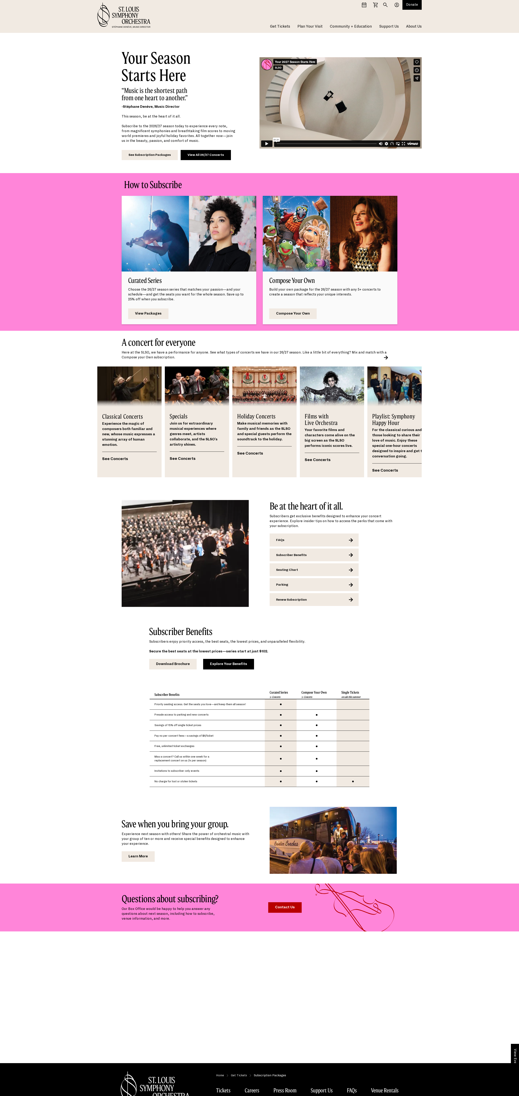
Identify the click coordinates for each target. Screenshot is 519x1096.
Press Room (285, 1090)
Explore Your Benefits (228, 664)
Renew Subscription (291, 599)
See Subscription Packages (150, 154)
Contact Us (285, 907)
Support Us (389, 26)
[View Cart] (375, 5)
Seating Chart (287, 569)
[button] (386, 357)
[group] (129, 421)
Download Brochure (173, 664)
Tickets (223, 1090)
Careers (252, 1090)
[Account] (396, 5)
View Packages (148, 313)
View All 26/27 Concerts (206, 154)
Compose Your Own (293, 313)
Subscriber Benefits (291, 555)
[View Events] (364, 5)
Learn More (138, 856)
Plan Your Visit (310, 26)
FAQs (280, 540)
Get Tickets (280, 26)
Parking (282, 584)
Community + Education (351, 26)
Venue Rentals (385, 1090)
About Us (414, 26)
